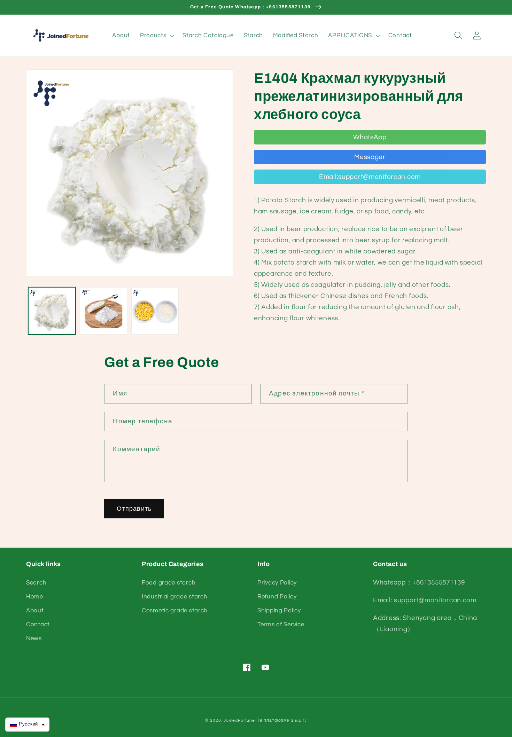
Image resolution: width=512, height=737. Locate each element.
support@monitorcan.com (435, 600)
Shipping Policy (279, 610)
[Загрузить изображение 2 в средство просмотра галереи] (103, 311)
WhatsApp (370, 137)
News (34, 638)
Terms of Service (280, 624)
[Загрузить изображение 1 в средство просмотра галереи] (52, 311)
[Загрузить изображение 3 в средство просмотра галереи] (155, 311)
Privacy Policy (277, 583)
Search (36, 583)
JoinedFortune (239, 720)
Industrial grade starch (175, 597)
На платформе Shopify (281, 720)
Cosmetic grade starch (175, 610)
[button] (156, 35)
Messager (370, 157)
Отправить (134, 508)
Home (34, 597)
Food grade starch (168, 583)
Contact (38, 624)
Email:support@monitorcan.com (370, 176)
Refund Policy (276, 597)
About (35, 610)
